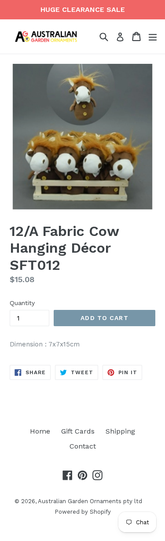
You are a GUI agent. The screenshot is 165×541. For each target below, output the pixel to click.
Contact (83, 446)
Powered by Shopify (83, 511)
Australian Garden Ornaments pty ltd (90, 501)
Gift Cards (78, 431)
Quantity (22, 302)
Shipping (120, 431)
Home (40, 431)
